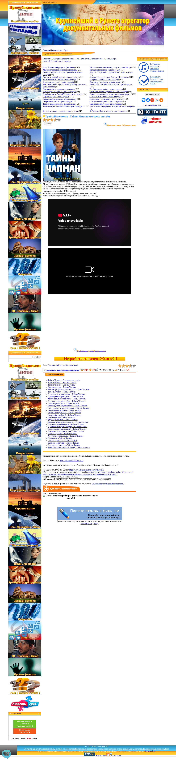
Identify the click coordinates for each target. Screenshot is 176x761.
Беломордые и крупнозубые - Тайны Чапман (67, 406)
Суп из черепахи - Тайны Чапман (62, 440)
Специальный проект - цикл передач (106, 101)
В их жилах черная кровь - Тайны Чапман (66, 394)
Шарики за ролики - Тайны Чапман (63, 443)
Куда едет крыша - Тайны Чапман (63, 420)
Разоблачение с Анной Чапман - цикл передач (63, 94)
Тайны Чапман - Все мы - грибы (62, 382)
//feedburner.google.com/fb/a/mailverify (108, 484)
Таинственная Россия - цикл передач (106, 104)
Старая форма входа (152, 105)
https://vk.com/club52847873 (71, 460)
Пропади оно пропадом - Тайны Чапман (65, 396)
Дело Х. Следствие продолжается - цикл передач (111, 72)
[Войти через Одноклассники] (161, 100)
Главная (46, 50)
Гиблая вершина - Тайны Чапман (62, 433)
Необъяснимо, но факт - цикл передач (106, 89)
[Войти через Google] (157, 100)
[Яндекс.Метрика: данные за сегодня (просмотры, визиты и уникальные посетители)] (115, 754)
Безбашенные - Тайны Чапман (61, 417)
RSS (111, 2)
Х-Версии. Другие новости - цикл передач (108, 111)
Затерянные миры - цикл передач (104, 79)
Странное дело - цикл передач (56, 96)
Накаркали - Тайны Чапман (60, 438)
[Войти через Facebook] (148, 100)
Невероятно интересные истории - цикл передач (111, 84)
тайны (58, 365)
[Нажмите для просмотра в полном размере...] (62, 180)
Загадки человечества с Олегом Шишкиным (109, 77)
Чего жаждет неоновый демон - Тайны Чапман (68, 408)
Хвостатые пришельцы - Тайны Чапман (65, 436)
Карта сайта (150, 751)
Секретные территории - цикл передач (106, 99)
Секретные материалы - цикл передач (59, 99)
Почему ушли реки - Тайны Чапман (63, 403)
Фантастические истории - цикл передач (61, 111)
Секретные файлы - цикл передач (57, 101)
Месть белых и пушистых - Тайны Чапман (66, 399)
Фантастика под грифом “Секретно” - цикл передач (112, 106)
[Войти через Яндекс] (152, 100)
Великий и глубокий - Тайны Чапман (64, 415)
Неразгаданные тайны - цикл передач (59, 92)
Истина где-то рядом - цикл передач (105, 82)
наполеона (73, 365)
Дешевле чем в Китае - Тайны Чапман (65, 410)
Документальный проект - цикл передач (60, 77)
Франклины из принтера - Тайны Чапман (66, 431)
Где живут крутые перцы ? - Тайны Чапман (67, 429)
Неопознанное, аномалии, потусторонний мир (110, 67)
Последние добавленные (63, 59)
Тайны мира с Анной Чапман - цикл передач (62, 106)
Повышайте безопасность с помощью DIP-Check (156, 80)
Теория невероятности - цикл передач (59, 104)
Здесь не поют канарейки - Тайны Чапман (66, 401)
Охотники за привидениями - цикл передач (109, 92)
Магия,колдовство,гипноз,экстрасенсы (60, 70)
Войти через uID (152, 95)
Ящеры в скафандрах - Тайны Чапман (64, 413)
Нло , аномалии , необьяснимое (89, 59)
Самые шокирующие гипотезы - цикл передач (110, 94)
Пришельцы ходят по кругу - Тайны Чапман (67, 426)
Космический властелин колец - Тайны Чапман (69, 447)
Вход (66, 50)
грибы (65, 365)
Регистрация (56, 50)
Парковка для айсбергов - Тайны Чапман (66, 424)
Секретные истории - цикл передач (105, 96)
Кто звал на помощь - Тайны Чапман (64, 445)
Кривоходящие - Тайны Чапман (62, 387)
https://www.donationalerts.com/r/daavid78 (86, 470)
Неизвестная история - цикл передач (59, 89)
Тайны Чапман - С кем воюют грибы (64, 380)
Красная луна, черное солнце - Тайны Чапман (68, 422)
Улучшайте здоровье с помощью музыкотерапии (157, 67)
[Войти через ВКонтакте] (143, 100)
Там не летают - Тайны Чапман (62, 392)
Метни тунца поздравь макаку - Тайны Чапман (68, 389)
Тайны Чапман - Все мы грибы (61, 385)
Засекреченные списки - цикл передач (59, 79)
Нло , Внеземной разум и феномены (59, 67)
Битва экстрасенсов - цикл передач (105, 70)
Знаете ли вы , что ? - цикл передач (58, 82)
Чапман (51, 365)
